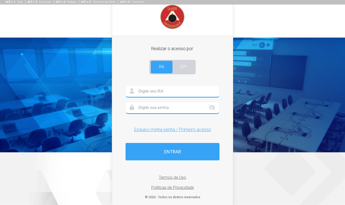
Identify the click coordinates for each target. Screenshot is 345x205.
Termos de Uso (172, 177)
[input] (172, 91)
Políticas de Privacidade (172, 187)
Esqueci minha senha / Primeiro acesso (172, 129)
